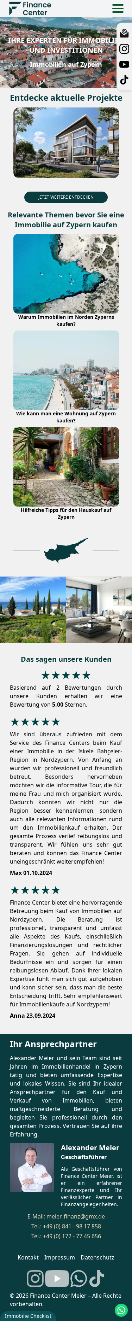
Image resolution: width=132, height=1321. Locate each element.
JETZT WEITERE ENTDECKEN (66, 197)
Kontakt (28, 1257)
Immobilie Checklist (28, 1316)
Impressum (59, 1257)
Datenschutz (97, 1257)
